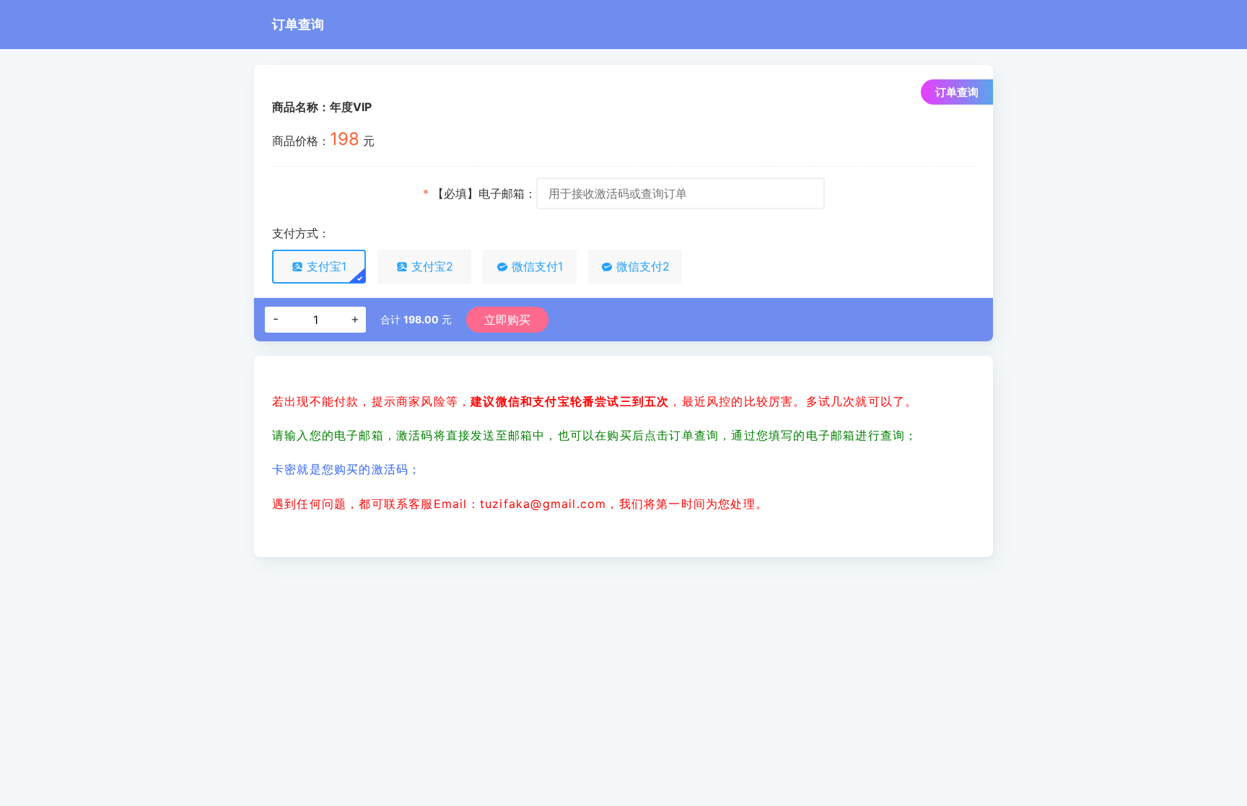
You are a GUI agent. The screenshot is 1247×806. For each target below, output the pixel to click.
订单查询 (298, 24)
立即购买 (507, 319)
